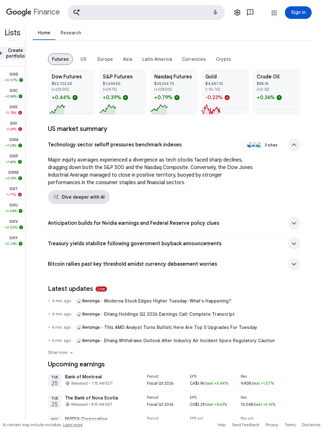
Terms (290, 424)
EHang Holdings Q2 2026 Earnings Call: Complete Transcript (169, 314)
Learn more (73, 424)
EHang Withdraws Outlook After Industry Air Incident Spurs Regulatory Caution (189, 340)
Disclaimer (311, 424)
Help (222, 424)
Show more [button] (61, 352)
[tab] (44, 32)
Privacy (272, 424)
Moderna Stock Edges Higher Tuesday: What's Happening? (167, 301)
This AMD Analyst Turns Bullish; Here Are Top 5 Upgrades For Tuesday (180, 327)
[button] (146, 12)
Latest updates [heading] (76, 289)
